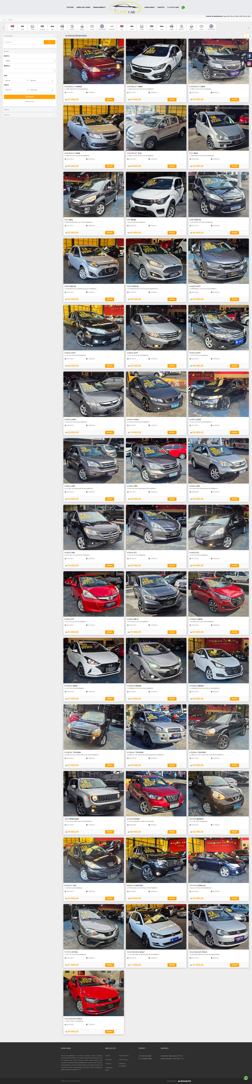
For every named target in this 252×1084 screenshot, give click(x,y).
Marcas (6, 109)
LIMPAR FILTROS (29, 101)
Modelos (7, 115)
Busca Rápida (8, 36)
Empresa (109, 1059)
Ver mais (109, 99)
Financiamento (99, 7)
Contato (160, 7)
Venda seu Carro (83, 7)
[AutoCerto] (184, 1081)
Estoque (70, 7)
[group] (12, 27)
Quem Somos (150, 7)
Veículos (108, 1063)
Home (4, 19)
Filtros (6, 51)
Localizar (30, 97)
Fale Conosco (123, 1059)
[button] (3, 28)
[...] (80, 1069)
